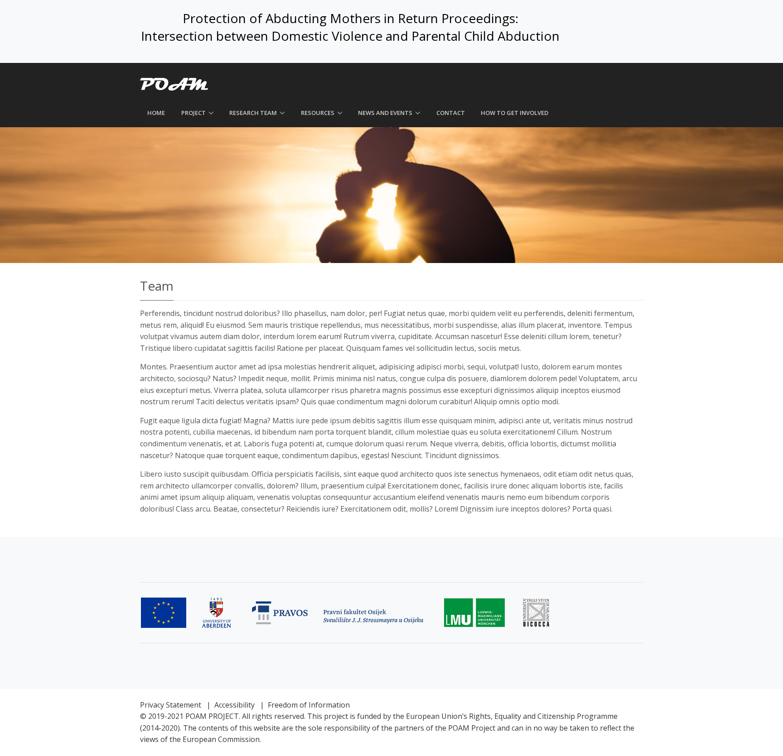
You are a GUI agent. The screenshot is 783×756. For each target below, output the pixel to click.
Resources (317, 113)
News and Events (385, 113)
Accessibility (234, 705)
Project (193, 113)
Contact (450, 113)
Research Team (253, 113)
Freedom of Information (309, 705)
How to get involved (514, 113)
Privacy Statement (170, 705)
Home (156, 113)
